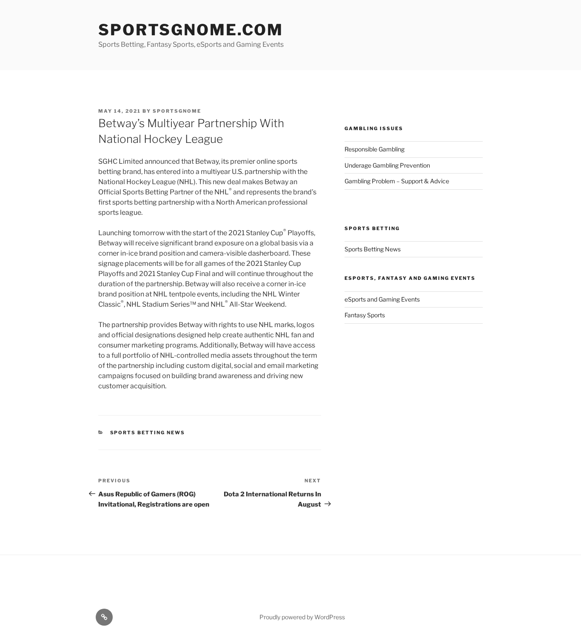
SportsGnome (177, 111)
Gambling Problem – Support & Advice (397, 181)
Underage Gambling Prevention (387, 165)
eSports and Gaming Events (382, 299)
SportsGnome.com (190, 29)
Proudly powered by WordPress (302, 617)
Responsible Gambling (374, 149)
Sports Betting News (147, 433)
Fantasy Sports (365, 315)
